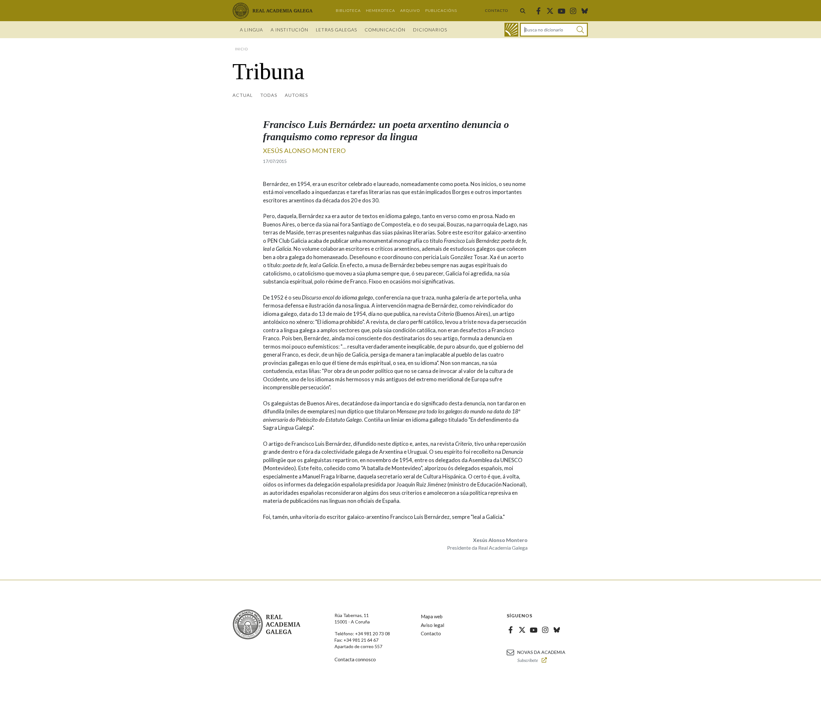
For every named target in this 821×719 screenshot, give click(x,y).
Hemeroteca (380, 10)
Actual (243, 95)
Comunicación (385, 29)
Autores (296, 95)
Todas (268, 95)
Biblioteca (348, 10)
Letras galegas (336, 29)
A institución (289, 29)
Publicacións (441, 10)
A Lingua (251, 29)
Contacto (496, 10)
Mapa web (432, 616)
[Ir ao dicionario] (511, 30)
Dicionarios (430, 29)
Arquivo (410, 10)
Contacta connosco (355, 659)
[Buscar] (522, 10)
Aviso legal (432, 625)
